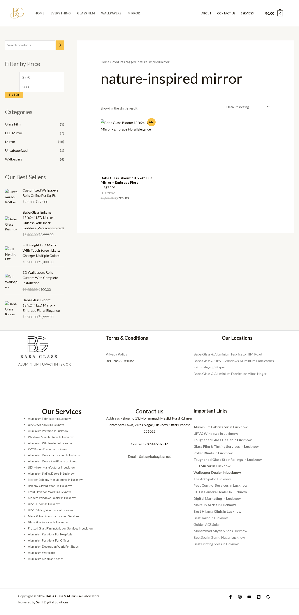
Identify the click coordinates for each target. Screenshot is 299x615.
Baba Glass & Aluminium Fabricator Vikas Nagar (230, 373)
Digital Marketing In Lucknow (217, 498)
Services (247, 13)
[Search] (60, 45)
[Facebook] (230, 597)
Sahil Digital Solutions (52, 602)
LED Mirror (13, 133)
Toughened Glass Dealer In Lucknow (222, 440)
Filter (14, 94)
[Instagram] (240, 597)
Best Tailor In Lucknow (210, 518)
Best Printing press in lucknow (216, 544)
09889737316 (157, 444)
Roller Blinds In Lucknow (213, 453)
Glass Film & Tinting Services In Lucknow (226, 446)
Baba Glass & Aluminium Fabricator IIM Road (227, 354)
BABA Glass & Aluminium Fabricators (72, 596)
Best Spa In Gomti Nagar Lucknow (219, 537)
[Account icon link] (289, 13)
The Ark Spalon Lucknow (212, 479)
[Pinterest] (259, 597)
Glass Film (86, 13)
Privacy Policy (116, 354)
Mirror (134, 13)
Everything (61, 13)
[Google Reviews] (268, 597)
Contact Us (226, 13)
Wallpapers (111, 13)
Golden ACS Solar (206, 524)
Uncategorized (16, 150)
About (206, 13)
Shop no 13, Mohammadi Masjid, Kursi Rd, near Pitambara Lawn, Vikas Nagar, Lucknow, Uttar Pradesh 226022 (151, 424)
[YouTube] (249, 597)
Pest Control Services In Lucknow (220, 485)
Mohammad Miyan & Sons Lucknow (220, 531)
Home (39, 13)
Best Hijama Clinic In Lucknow (217, 511)
